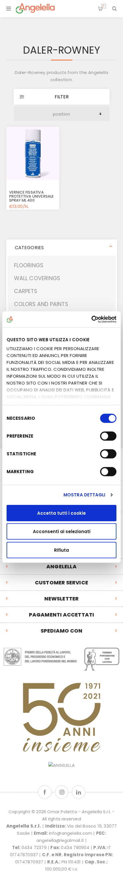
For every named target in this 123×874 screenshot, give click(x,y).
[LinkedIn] (78, 792)
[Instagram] (61, 792)
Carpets (25, 291)
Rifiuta (61, 550)
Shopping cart (103, 6)
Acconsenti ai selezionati (61, 531)
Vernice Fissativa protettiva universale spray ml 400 (31, 196)
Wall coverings (37, 278)
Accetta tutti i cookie (61, 513)
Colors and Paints (41, 304)
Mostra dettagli (85, 495)
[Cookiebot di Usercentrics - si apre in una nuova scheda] (91, 319)
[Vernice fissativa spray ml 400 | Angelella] (32, 153)
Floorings (28, 265)
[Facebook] (44, 792)
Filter (62, 96)
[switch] (108, 435)
